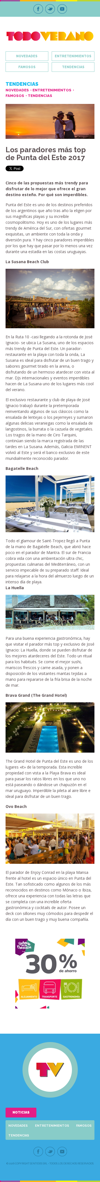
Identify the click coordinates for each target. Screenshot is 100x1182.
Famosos (27, 67)
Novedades (27, 56)
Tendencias (73, 67)
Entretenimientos (73, 56)
